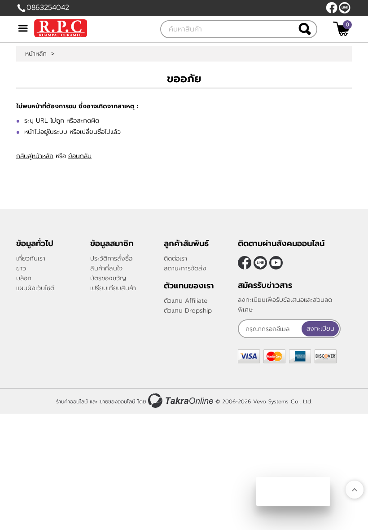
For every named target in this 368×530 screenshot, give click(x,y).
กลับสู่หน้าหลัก (34, 156)
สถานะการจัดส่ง (185, 268)
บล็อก (23, 278)
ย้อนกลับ (80, 156)
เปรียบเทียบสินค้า (113, 288)
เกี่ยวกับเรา (30, 258)
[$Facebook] (331, 7)
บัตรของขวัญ (108, 278)
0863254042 (47, 7)
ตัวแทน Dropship (188, 310)
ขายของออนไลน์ (117, 402)
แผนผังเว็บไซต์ (35, 288)
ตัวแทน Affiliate (186, 300)
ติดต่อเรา (175, 258)
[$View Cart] (341, 29)
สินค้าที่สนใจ (106, 268)
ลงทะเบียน (320, 328)
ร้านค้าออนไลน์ (72, 402)
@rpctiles (344, 7)
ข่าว (21, 268)
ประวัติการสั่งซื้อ (111, 258)
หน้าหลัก (36, 53)
